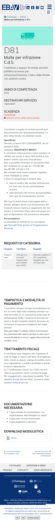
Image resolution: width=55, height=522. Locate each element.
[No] (51, 513)
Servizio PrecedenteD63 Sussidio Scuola (12, 452)
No (23, 517)
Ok (17, 517)
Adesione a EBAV (36, 465)
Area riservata (43, 470)
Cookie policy (33, 517)
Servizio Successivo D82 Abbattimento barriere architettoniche (41, 453)
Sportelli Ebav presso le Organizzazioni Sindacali (26, 226)
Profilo (7, 470)
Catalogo (15, 465)
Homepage (11, 16)
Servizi (23, 16)
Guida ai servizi (20, 382)
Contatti (22, 470)
